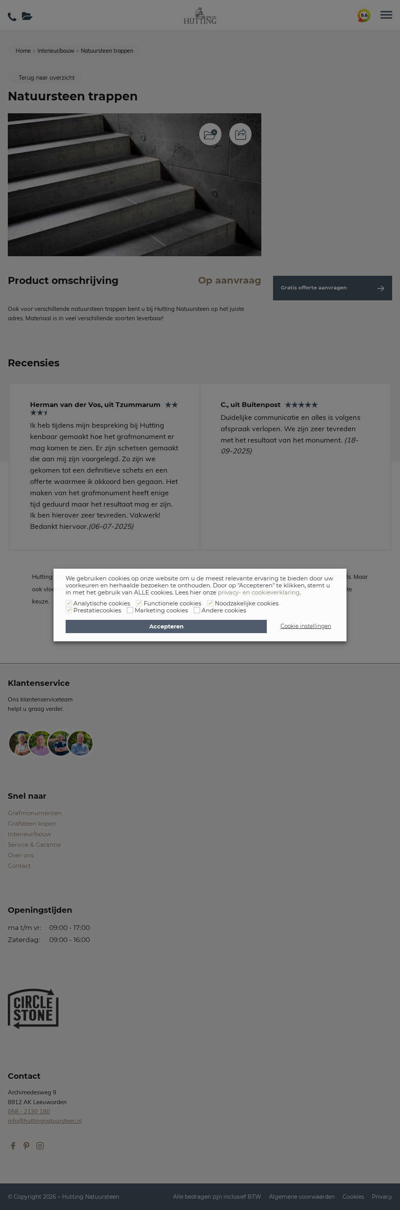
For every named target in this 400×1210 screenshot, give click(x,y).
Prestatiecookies (97, 610)
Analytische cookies (101, 603)
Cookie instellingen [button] (305, 626)
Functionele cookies (172, 603)
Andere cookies (224, 610)
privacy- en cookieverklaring (259, 592)
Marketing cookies (161, 610)
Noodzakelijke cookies (247, 603)
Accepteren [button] (166, 626)
